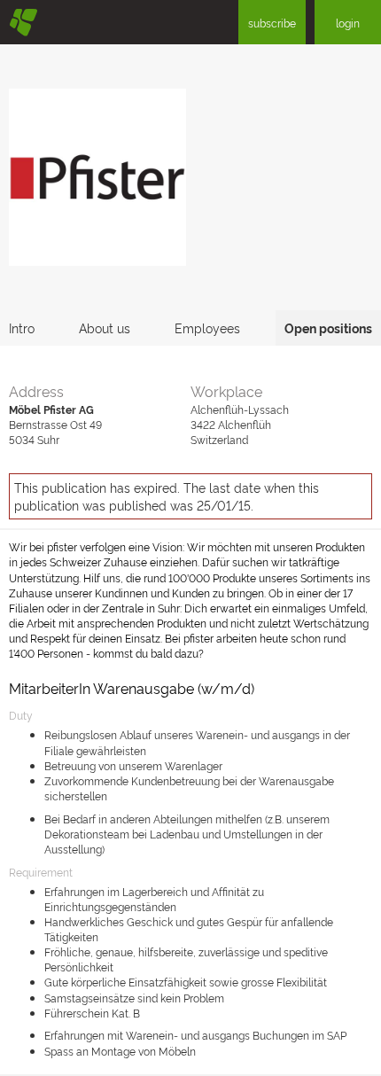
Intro (22, 327)
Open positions (328, 327)
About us (104, 327)
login (348, 22)
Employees (207, 327)
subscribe (272, 22)
